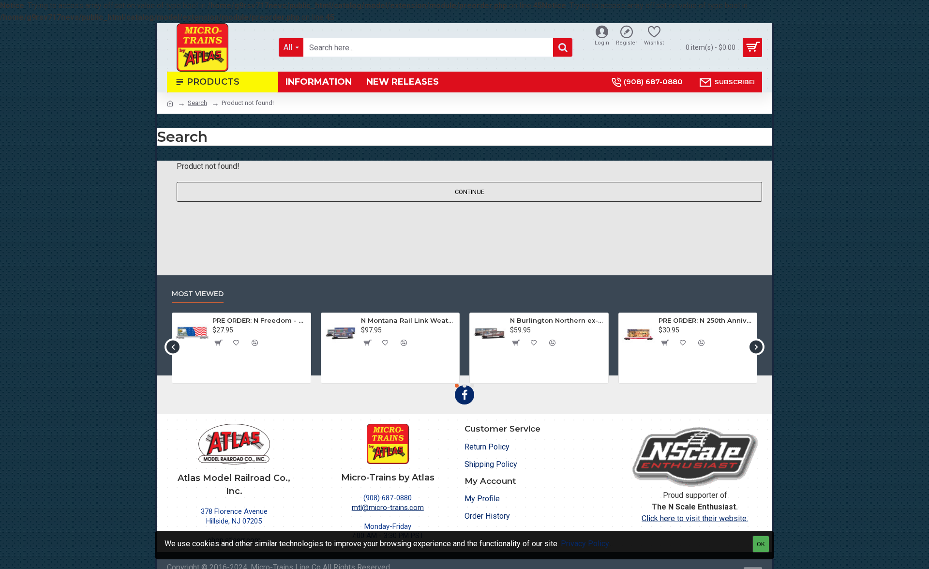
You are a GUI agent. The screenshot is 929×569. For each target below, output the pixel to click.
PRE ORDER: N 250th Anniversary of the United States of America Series (706, 320)
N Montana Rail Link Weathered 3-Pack (408, 320)
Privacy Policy (585, 543)
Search (197, 102)
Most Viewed (198, 294)
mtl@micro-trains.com (388, 507)
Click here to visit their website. (695, 518)
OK (761, 544)
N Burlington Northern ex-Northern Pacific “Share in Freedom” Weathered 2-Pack (557, 320)
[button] (173, 346)
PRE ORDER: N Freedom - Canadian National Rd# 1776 (259, 320)
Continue (469, 191)
